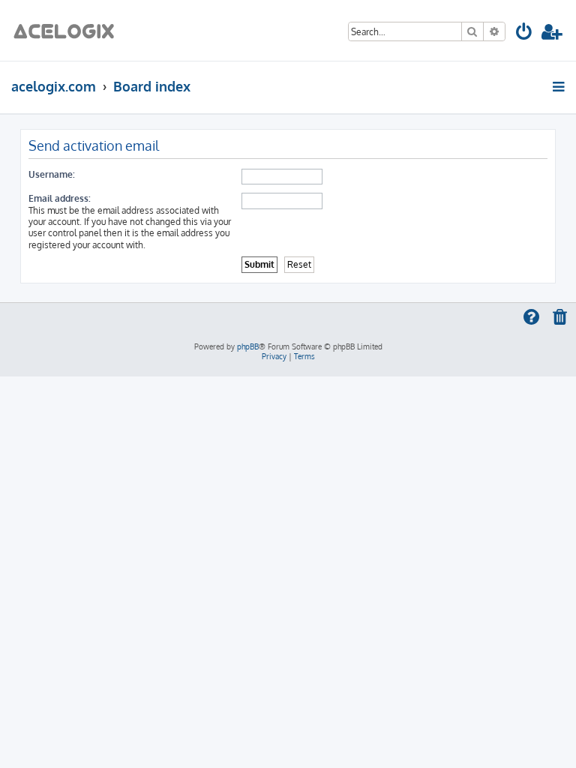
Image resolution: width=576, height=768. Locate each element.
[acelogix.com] (68, 30)
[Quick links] (559, 86)
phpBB (248, 346)
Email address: (59, 198)
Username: (51, 174)
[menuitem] (524, 34)
